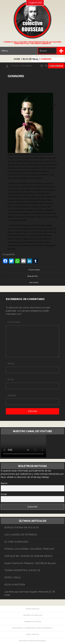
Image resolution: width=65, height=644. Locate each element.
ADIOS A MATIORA (14, 584)
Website (12, 395)
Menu (5, 50)
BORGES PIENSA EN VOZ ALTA (21, 527)
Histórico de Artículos (32, 615)
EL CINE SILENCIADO (16, 541)
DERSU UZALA (12, 577)
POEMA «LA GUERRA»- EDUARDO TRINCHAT (29, 549)
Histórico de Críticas (32, 621)
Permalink (34, 282)
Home (17, 59)
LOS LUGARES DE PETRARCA (20, 534)
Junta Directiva (32, 634)
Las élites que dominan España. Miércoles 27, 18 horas (29, 593)
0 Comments (34, 270)
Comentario (14, 322)
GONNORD (16, 76)
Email (10, 379)
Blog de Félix (30, 59)
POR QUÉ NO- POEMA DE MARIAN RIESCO (28, 556)
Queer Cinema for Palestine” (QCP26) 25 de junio (30, 563)
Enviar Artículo (32, 609)
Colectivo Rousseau (21, 65)
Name (11, 363)
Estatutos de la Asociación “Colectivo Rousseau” (32, 628)
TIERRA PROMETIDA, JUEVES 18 (22, 570)
